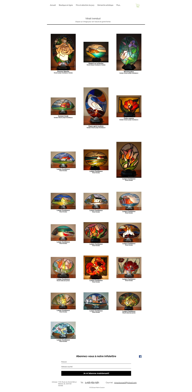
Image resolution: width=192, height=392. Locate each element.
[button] (65, 5)
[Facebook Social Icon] (140, 356)
